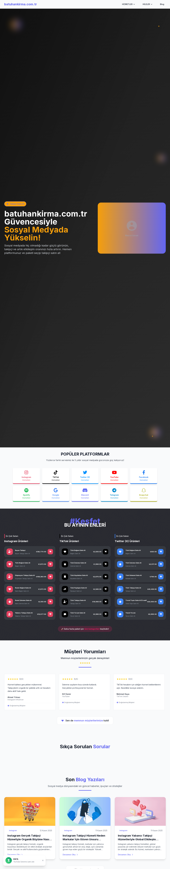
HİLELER (146, 4)
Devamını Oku (13, 854)
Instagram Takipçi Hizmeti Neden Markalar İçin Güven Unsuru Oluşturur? (84, 839)
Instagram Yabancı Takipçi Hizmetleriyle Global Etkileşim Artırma (137, 839)
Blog (162, 4)
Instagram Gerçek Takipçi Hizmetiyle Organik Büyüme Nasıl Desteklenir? (28, 839)
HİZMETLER (127, 4)
